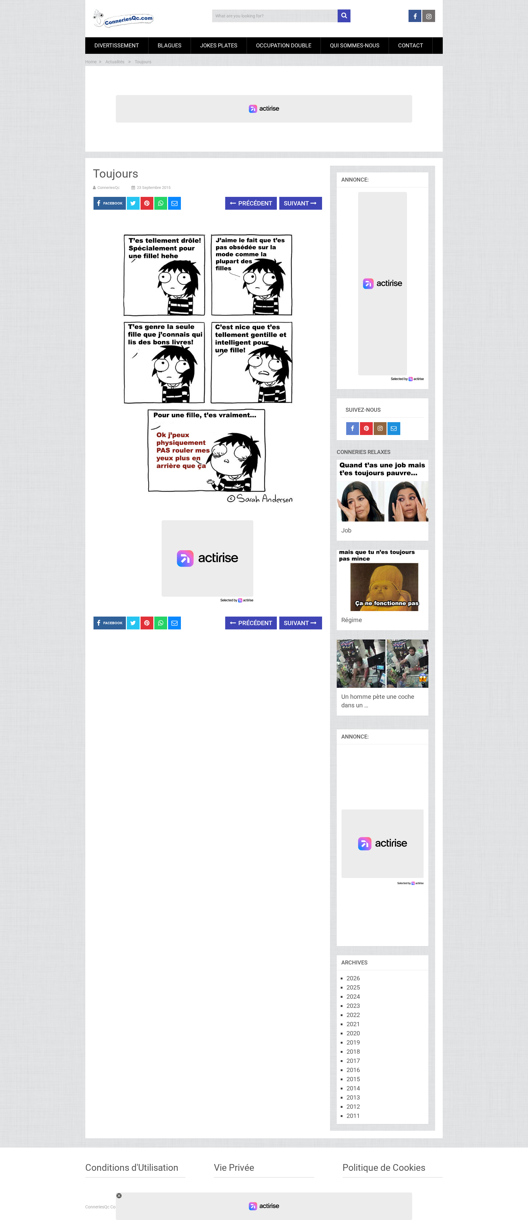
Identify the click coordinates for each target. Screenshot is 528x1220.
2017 (353, 1060)
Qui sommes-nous (355, 45)
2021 (353, 1024)
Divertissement (116, 45)
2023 (353, 1005)
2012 (353, 1106)
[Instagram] (380, 428)
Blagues (170, 45)
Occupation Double (283, 45)
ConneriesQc (108, 187)
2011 (353, 1115)
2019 (353, 1042)
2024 (353, 996)
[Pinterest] (366, 428)
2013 (353, 1097)
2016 (353, 1070)
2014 (353, 1088)
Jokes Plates (218, 45)
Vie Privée (234, 1167)
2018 (353, 1051)
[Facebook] (352, 428)
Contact (410, 45)
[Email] (393, 428)
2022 (353, 1015)
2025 (353, 987)
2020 (353, 1033)
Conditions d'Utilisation (131, 1167)
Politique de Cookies (384, 1167)
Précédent (254, 203)
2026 (353, 978)
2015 (353, 1079)
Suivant (297, 203)
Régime (351, 620)
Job (346, 530)
